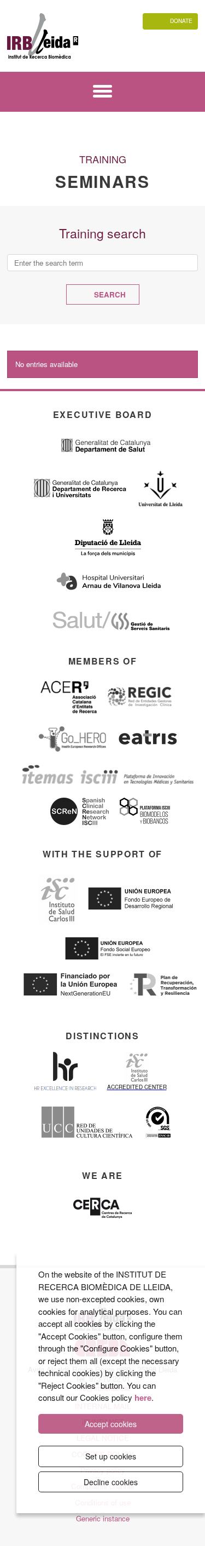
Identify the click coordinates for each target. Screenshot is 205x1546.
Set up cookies (110, 1456)
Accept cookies (111, 1423)
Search (109, 294)
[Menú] (102, 93)
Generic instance (103, 1518)
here (142, 1398)
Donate (181, 21)
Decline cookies (111, 1481)
